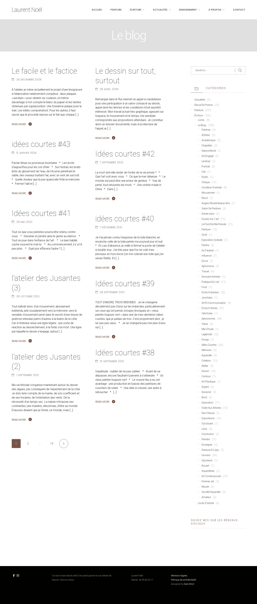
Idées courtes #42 (125, 153)
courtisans (208, 434)
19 (51, 443)
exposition (207, 402)
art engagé (207, 156)
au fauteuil (208, 250)
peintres (206, 129)
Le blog (202, 125)
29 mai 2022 (24, 222)
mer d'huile (207, 329)
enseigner (207, 444)
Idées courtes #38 (125, 352)
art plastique (208, 381)
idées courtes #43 (41, 144)
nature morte (209, 150)
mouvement (208, 192)
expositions (208, 418)
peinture (206, 229)
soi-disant (207, 423)
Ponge (205, 339)
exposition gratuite (212, 240)
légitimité (207, 334)
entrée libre (208, 213)
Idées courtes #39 (125, 283)
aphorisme (208, 266)
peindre (206, 439)
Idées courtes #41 (41, 213)
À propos (215, 9)
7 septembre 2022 (111, 162)
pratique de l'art (210, 281)
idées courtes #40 (124, 218)
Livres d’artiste (206, 503)
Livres (201, 120)
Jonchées (207, 297)
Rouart (205, 465)
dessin (205, 371)
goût (204, 234)
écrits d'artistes (210, 292)
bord (204, 397)
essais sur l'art (210, 219)
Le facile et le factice (44, 71)
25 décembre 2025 (29, 79)
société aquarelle (211, 492)
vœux (205, 323)
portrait (206, 166)
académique (208, 140)
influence (207, 255)
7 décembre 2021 (111, 227)
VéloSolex (207, 313)
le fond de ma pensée (214, 224)
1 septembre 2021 (27, 375)
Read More (19, 124)
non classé (208, 413)
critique (206, 182)
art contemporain (211, 476)
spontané (207, 460)
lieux (204, 428)
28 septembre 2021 (112, 292)
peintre (205, 245)
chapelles (207, 145)
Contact (239, 9)
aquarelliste (208, 471)
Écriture (135, 9)
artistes (206, 135)
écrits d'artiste (209, 308)
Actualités (160, 9)
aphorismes (208, 318)
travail (205, 271)
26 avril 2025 (109, 89)
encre (205, 261)
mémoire (206, 350)
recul (205, 198)
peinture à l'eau (210, 450)
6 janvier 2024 (26, 153)
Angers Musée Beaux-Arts (216, 203)
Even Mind (189, 584)
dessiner (206, 392)
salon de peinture (211, 208)
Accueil (97, 9)
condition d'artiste (212, 187)
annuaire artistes (211, 276)
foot (204, 287)
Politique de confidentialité (183, 579)
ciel (203, 171)
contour (206, 376)
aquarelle (207, 355)
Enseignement (188, 9)
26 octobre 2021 (28, 296)
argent (205, 386)
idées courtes (209, 344)
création (206, 360)
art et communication (214, 302)
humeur (206, 455)
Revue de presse (203, 105)
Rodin (205, 177)
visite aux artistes (211, 407)
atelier (205, 365)
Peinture (116, 9)
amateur (206, 497)
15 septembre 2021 (112, 361)
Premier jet (208, 481)
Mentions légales (179, 575)
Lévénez (206, 161)
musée (205, 486)
